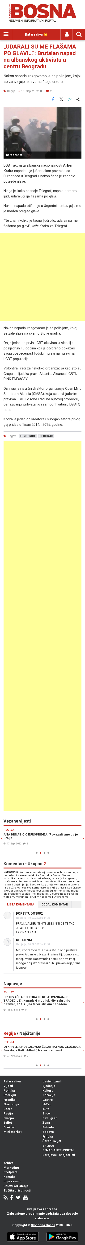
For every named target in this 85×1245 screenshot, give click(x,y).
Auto (45, 1109)
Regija (8, 1113)
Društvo (9, 1127)
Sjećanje (48, 1086)
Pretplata (10, 1172)
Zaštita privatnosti (17, 1190)
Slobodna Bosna (43, 1225)
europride (28, 436)
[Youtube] (25, 1198)
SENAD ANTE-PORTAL (58, 1150)
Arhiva (8, 1163)
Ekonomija (11, 1104)
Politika (9, 1090)
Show (46, 1113)
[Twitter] (18, 1198)
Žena (46, 1122)
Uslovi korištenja (16, 1186)
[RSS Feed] (6, 1198)
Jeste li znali (52, 1081)
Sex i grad (49, 1118)
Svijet (8, 1122)
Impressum (12, 1181)
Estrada (48, 1127)
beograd (46, 436)
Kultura (47, 1090)
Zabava (48, 1132)
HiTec (46, 1104)
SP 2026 (48, 1145)
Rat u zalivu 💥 (36, 34)
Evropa (9, 1118)
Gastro (47, 1100)
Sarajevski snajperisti (58, 1155)
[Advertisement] (42, 277)
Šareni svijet (51, 1141)
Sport (8, 1109)
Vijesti (8, 1086)
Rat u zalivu (12, 1081)
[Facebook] (11, 1198)
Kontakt (9, 1177)
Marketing (11, 1167)
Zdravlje (48, 1095)
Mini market (12, 1132)
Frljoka (47, 1136)
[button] (77, 111)
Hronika (10, 1100)
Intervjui (10, 1095)
